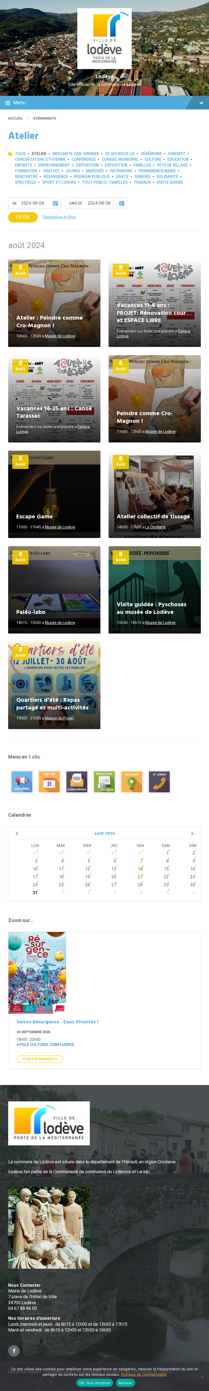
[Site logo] (104, 67)
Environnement (54, 165)
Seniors (142, 176)
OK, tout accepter (94, 1383)
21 (140, 876)
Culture (153, 159)
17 (35, 876)
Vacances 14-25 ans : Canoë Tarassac (54, 412)
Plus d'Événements (40, 1059)
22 (166, 876)
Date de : (76, 203)
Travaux (142, 182)
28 (61, 853)
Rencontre (26, 176)
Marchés (95, 171)
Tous (20, 153)
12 (87, 869)
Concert (177, 153)
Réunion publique (92, 176)
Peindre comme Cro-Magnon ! (145, 417)
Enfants (23, 165)
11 (61, 869)
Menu (20, 102)
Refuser (126, 1383)
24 (35, 884)
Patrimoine (121, 171)
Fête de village (172, 165)
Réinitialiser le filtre (59, 217)
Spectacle (25, 182)
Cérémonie (151, 153)
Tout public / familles (105, 182)
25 (61, 884)
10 (35, 869)
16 (192, 869)
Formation (26, 171)
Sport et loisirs (59, 182)
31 (140, 853)
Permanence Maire (157, 171)
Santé (122, 176)
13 (113, 869)
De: (15, 203)
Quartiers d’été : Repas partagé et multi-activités (52, 704)
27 (35, 853)
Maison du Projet (59, 718)
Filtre (23, 217)
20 (113, 876)
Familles (142, 165)
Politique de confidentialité (144, 1374)
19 (87, 876)
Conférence (84, 159)
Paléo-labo (30, 612)
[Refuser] (202, 1376)
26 (87, 884)
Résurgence (56, 176)
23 (192, 876)
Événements (45, 118)
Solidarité (167, 176)
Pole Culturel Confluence (47, 1044)
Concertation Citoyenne (40, 159)
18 (61, 876)
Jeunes (73, 171)
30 (113, 853)
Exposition (87, 165)
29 (87, 853)
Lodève (105, 76)
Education (178, 159)
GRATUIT (51, 171)
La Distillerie (155, 527)
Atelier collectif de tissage (153, 517)
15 (166, 869)
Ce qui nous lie (120, 153)
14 (140, 869)
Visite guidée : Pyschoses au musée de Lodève (151, 608)
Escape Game (34, 517)
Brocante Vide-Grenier (76, 153)
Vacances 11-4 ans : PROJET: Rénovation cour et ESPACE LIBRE (151, 313)
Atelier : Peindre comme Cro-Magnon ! (49, 322)
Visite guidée (170, 182)
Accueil (15, 118)
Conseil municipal (120, 159)
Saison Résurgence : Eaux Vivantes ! (58, 1022)
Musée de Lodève (60, 336)
